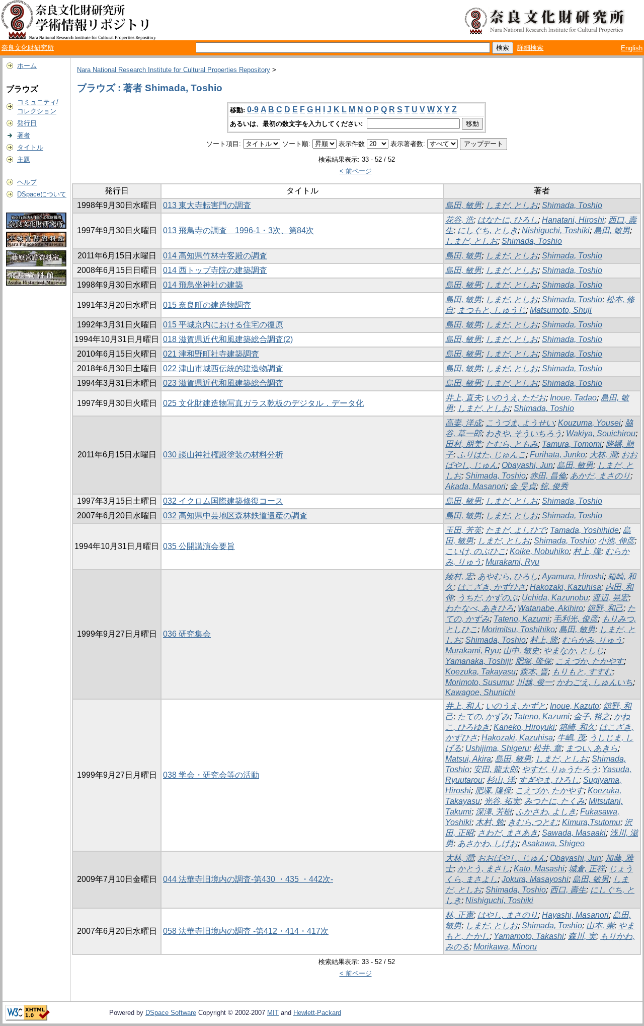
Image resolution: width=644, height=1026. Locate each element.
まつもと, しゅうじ (491, 310)
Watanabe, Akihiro (550, 608)
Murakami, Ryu (512, 562)
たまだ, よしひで (516, 530)
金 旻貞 (523, 486)
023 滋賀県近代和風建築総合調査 (223, 383)
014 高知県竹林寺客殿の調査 (215, 255)
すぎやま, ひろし (549, 780)
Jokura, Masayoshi (535, 879)
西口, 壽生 (568, 889)
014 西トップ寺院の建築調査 (215, 270)
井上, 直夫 (463, 397)
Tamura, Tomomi (572, 444)
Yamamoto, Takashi (529, 936)
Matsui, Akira (468, 759)
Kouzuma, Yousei (589, 423)
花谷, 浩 (459, 220)
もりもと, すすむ (582, 671)
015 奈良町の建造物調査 (207, 305)
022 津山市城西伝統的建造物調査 (223, 368)
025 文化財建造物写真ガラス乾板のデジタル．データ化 (263, 403)
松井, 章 (547, 748)
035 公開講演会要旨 (199, 546)
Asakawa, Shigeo (553, 843)
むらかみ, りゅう (592, 640)
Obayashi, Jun (527, 465)
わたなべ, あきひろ (479, 608)
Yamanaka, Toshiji (478, 661)
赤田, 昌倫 (548, 475)
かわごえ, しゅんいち (594, 682)
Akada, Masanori (475, 486)
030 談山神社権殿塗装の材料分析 (223, 454)
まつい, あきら (592, 748)
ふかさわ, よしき (546, 811)
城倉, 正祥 (587, 868)
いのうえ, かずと (516, 706)
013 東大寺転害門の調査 (207, 205)
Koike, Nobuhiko (539, 551)
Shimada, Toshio (572, 205)
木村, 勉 (489, 822)
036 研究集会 (187, 634)
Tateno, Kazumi (521, 618)
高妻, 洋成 (463, 423)
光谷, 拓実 (502, 801)
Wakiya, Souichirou (600, 433)
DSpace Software (170, 1012)
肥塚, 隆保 (533, 661)
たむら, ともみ (512, 444)
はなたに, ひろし (507, 220)
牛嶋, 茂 (571, 737)
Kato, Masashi (539, 868)
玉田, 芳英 (463, 530)
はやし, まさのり (507, 915)
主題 (23, 159)
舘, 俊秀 (554, 486)
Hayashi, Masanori (575, 915)
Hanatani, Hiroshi (573, 220)
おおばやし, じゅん (511, 858)
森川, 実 (582, 936)
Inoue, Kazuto (574, 706)
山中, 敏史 (521, 650)
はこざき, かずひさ (491, 587)
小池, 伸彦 (616, 540)
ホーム (27, 66)
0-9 (253, 109)
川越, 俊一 (534, 682)
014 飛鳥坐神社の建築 (203, 285)
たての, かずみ (483, 716)
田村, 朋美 (463, 444)
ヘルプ (27, 182)
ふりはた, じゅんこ (491, 454)
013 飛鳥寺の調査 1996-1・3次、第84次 (238, 230)
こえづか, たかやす (589, 661)
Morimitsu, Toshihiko (518, 629)
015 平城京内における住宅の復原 (223, 324)
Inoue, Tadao (573, 397)
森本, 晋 (534, 671)
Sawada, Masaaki (574, 833)
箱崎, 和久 (577, 727)
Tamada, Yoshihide (584, 530)
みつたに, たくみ (554, 801)
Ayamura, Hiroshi (573, 576)
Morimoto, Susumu (478, 682)
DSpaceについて (41, 194)
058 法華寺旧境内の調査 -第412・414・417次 (246, 931)
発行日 (27, 123)
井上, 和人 (463, 706)
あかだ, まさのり (600, 475)
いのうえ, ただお (516, 397)
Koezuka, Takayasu (480, 671)
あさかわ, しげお (487, 843)
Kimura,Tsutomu (591, 822)
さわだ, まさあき (507, 833)
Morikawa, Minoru (505, 946)
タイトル (30, 147)
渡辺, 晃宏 (610, 597)
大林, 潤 (603, 454)
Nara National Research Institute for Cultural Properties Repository (173, 70)
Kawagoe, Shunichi (480, 692)
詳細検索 (530, 47)
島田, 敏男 (463, 205)
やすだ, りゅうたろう (560, 769)
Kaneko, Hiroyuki (524, 727)
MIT (273, 1012)
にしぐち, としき (487, 230)
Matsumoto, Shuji (561, 310)
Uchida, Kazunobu (555, 597)
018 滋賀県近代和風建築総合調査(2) (228, 339)
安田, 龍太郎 (495, 769)
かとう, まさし (483, 868)
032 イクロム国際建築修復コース (223, 501)
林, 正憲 (459, 915)
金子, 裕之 (592, 716)
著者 (23, 135)
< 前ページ (356, 171)
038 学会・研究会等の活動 (211, 775)
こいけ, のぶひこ (475, 551)
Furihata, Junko (557, 454)
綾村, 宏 (459, 576)
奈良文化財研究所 (28, 47)
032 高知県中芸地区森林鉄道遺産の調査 (235, 515)
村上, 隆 (587, 551)
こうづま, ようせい (520, 423)
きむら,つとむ (533, 822)
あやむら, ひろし (507, 576)
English (631, 48)
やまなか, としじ (573, 650)
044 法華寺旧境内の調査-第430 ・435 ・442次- (248, 879)
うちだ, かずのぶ (487, 597)
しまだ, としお (512, 205)
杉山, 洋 (501, 780)
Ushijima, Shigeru (497, 748)
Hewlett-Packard (317, 1012)
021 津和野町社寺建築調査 (211, 354)
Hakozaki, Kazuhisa (565, 587)
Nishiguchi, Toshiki (556, 230)
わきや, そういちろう (524, 433)
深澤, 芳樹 (493, 811)
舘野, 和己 (605, 608)
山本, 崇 (600, 925)
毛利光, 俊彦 (575, 618)
